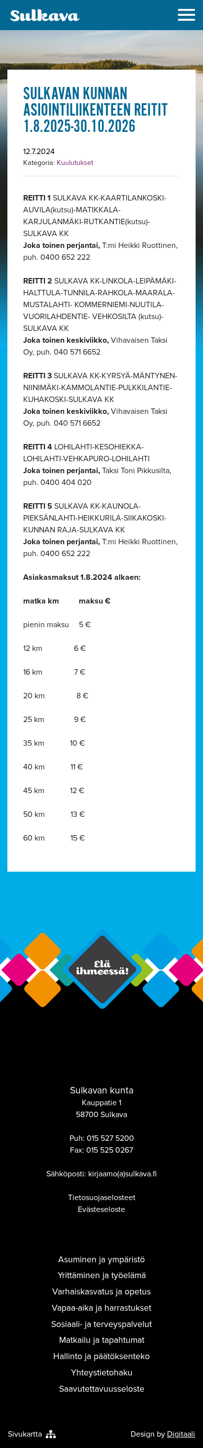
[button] (186, 16)
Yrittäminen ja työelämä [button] (102, 1275)
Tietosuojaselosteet (101, 1197)
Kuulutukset (75, 162)
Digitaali (181, 1434)
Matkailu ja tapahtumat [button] (101, 1339)
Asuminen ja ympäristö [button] (101, 1259)
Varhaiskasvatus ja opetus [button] (101, 1291)
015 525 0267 (109, 1150)
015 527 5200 (110, 1138)
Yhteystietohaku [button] (102, 1372)
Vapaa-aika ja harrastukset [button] (101, 1307)
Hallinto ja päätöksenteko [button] (101, 1356)
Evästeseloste (101, 1209)
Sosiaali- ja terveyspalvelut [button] (101, 1324)
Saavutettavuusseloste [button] (101, 1388)
